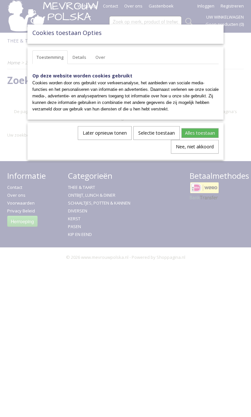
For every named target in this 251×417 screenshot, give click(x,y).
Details (79, 57)
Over (100, 57)
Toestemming (50, 57)
